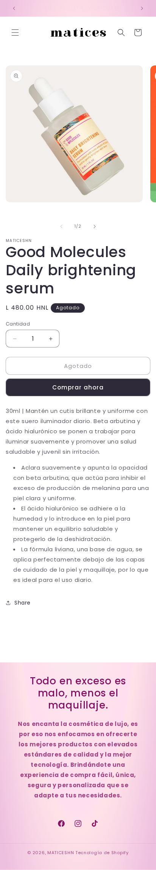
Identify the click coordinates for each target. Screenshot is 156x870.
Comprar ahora (78, 387)
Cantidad (18, 323)
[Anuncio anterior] (14, 8)
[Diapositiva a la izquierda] (61, 226)
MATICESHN (60, 853)
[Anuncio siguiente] (142, 8)
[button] (15, 32)
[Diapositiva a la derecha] (94, 226)
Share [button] (22, 602)
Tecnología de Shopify (102, 853)
